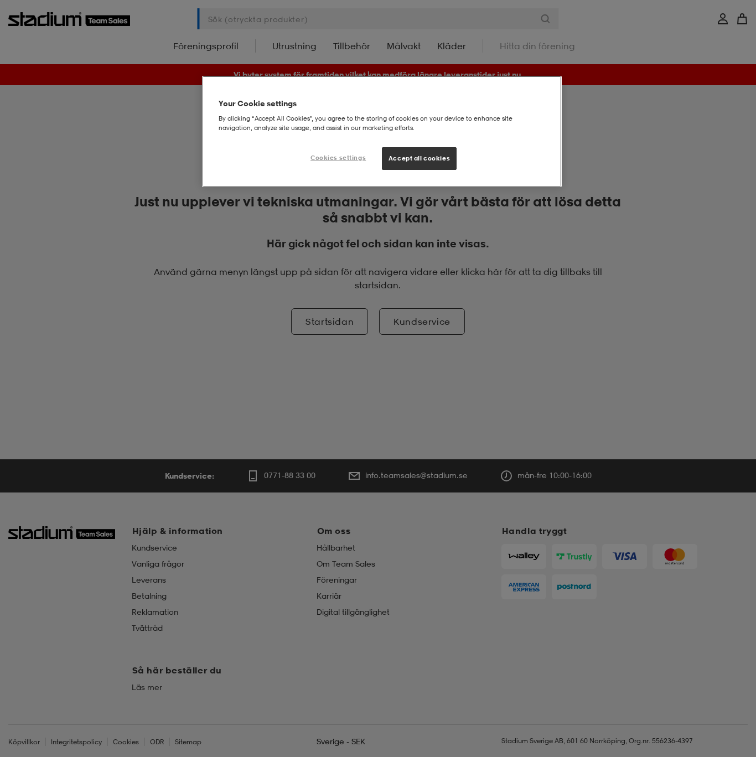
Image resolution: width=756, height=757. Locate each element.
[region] (382, 132)
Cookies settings (338, 158)
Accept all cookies (419, 158)
